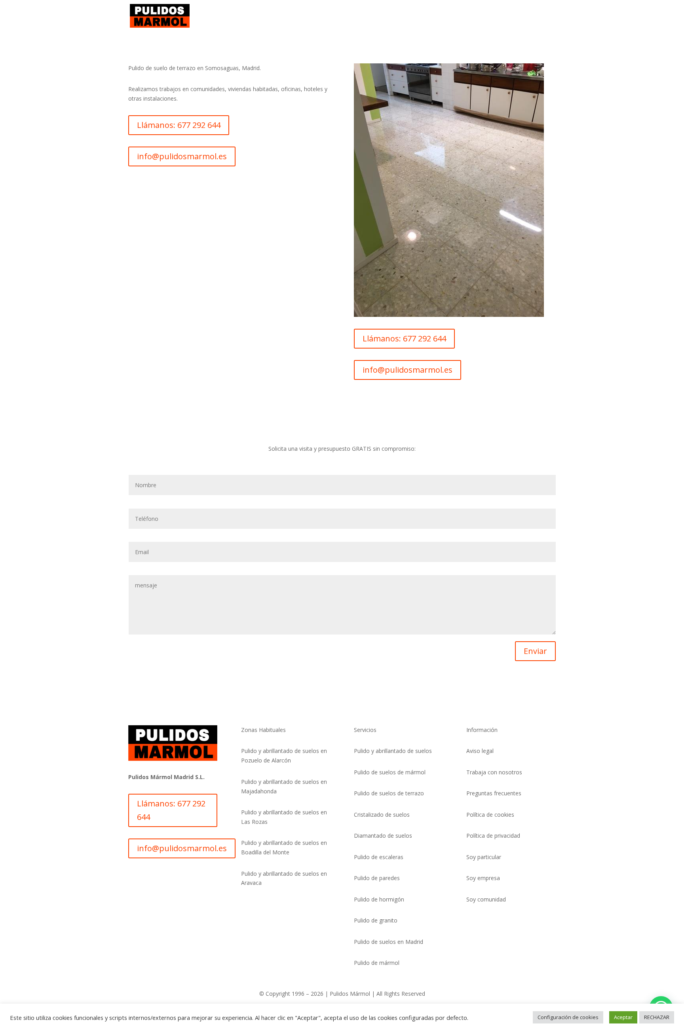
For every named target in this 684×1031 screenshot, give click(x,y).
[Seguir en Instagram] (134, 876)
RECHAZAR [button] (656, 1017)
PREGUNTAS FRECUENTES (479, 16)
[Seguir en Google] (182, 876)
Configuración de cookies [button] (568, 1017)
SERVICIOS (302, 16)
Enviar (535, 651)
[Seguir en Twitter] (150, 876)
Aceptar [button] (623, 1017)
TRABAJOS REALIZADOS (403, 16)
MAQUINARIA (343, 16)
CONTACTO (540, 16)
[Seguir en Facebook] (166, 876)
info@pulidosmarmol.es (182, 156)
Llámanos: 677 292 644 (178, 125)
